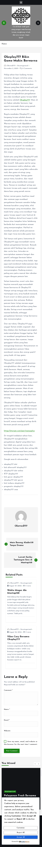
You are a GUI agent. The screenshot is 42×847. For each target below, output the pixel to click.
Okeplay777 (25, 100)
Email (7, 720)
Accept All (21, 837)
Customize (21, 828)
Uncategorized (22, 66)
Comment (8, 690)
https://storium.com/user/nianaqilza (19, 431)
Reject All (20, 832)
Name (7, 709)
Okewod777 (11, 66)
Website (7, 731)
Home (4, 44)
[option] (21, 789)
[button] (35, 763)
